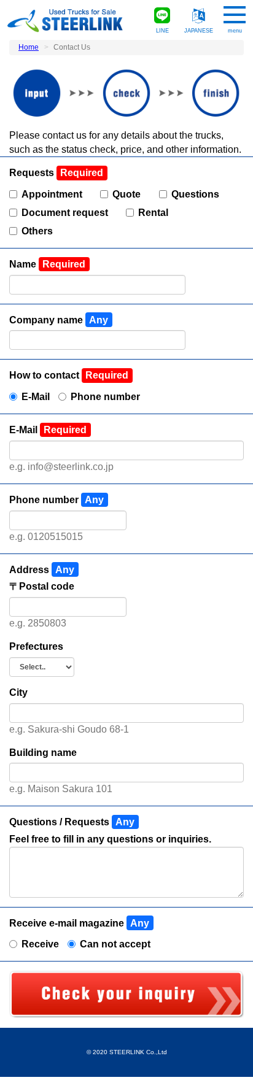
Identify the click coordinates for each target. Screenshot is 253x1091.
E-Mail (35, 396)
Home (28, 47)
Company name (47, 320)
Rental (153, 212)
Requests (32, 173)
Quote (126, 194)
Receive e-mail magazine (67, 923)
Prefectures (36, 646)
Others (37, 231)
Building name (43, 752)
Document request (64, 212)
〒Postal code (41, 586)
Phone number (105, 396)
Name (24, 264)
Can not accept (115, 944)
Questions (195, 194)
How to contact (45, 375)
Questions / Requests (60, 822)
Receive (40, 944)
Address (30, 570)
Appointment (51, 194)
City (18, 692)
